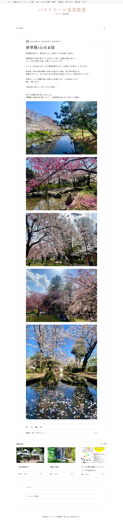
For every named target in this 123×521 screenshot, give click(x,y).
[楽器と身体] (61, 455)
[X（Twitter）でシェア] (31, 427)
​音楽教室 (76, 9)
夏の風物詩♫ (24, 467)
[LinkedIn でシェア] (36, 427)
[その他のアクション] (96, 41)
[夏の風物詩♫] (30, 455)
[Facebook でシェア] (27, 427)
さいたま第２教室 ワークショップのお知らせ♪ (92, 468)
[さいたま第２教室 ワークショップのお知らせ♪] (93, 455)
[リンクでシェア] (41, 427)
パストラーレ (52, 9)
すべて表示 (103, 443)
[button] (104, 28)
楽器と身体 (54, 467)
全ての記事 (19, 28)
